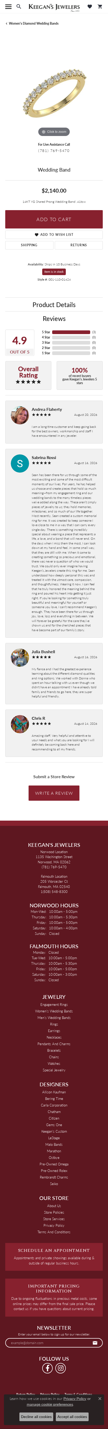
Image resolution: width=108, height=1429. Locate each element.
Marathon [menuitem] (54, 1150)
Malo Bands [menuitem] (54, 1144)
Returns (79, 245)
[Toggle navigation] (8, 7)
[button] (19, 6)
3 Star (46, 342)
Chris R (38, 718)
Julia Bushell (43, 651)
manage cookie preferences (50, 1404)
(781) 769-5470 (53, 150)
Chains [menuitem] (54, 1056)
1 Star (46, 353)
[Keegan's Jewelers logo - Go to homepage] (54, 6)
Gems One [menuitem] (54, 1124)
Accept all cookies (72, 1417)
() (94, 332)
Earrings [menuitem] (54, 1030)
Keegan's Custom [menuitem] (54, 1131)
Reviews (54, 318)
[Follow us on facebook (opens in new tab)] (47, 1368)
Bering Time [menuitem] (54, 1098)
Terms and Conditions (54, 1231)
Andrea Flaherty (47, 409)
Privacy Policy (54, 1225)
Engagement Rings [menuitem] (54, 1004)
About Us (54, 1205)
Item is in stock (54, 272)
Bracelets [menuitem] (54, 1050)
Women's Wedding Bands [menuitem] (54, 1010)
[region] (54, 89)
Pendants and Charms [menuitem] (54, 1043)
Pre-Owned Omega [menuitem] (54, 1163)
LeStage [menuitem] (54, 1137)
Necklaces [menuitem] (54, 1037)
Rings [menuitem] (54, 1024)
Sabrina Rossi (44, 457)
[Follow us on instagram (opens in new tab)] (60, 1368)
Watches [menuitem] (54, 1063)
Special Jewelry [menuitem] (54, 1069)
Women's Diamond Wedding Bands (33, 23)
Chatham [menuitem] (54, 1111)
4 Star (46, 337)
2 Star (46, 348)
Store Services (54, 1218)
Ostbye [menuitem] (54, 1157)
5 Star (46, 332)
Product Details (54, 304)
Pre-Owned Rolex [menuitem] (54, 1170)
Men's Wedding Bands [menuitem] (54, 1017)
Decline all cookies (36, 1417)
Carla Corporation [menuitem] (54, 1105)
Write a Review (54, 793)
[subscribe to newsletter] (95, 1343)
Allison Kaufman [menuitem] (54, 1091)
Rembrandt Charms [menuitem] (54, 1177)
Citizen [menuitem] (54, 1118)
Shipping (29, 245)
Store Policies (54, 1212)
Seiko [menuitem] (54, 1183)
